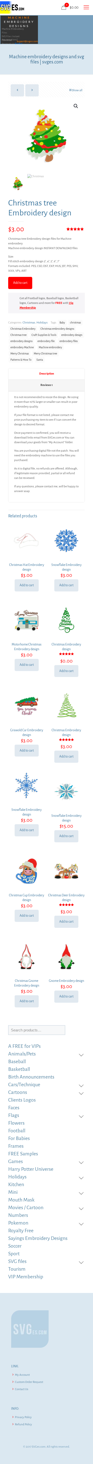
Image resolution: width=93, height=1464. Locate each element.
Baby (62, 322)
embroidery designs (21, 341)
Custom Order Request (29, 1382)
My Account (22, 1374)
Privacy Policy (23, 1417)
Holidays (42, 322)
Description (46, 373)
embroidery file (46, 341)
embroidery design (71, 335)
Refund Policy (23, 1424)
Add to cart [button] (27, 585)
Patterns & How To (20, 359)
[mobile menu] (86, 7)
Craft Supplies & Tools (43, 335)
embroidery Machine (22, 347)
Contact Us (21, 1389)
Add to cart (20, 283)
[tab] (46, 374)
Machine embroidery (50, 347)
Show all (77, 90)
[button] (76, 106)
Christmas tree (18, 335)
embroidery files (69, 341)
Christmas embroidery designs (57, 328)
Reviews (46, 385)
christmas (75, 322)
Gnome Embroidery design (66, 981)
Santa (39, 359)
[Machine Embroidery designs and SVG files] (12, 7)
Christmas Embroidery (22, 328)
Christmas (29, 322)
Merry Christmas (19, 353)
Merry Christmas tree (45, 353)
